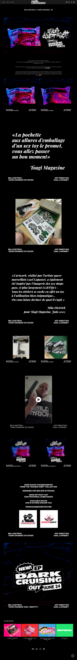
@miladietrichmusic (29, 62)
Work (7, 2)
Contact (12, 2)
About (3, 2)
